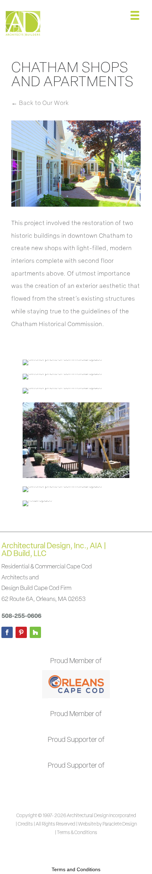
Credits (25, 824)
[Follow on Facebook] (7, 632)
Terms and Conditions (76, 869)
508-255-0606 (21, 616)
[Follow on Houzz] (35, 632)
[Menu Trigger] (135, 15)
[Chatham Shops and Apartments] (62, 365)
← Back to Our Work (40, 103)
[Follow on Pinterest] (21, 632)
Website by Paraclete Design (107, 824)
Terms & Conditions (77, 832)
